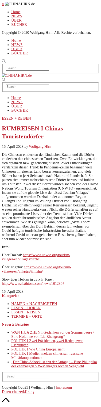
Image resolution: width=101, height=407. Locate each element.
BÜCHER (19, 25)
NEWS (16, 16)
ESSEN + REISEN (16, 118)
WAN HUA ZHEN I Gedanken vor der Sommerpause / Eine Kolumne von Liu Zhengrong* (52, 334)
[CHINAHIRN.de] (17, 75)
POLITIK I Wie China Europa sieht (37, 349)
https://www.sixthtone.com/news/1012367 (33, 283)
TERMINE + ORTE (26, 316)
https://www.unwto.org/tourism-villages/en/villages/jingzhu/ (36, 269)
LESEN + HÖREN (26, 308)
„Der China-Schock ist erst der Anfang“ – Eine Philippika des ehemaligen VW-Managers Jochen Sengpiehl (54, 364)
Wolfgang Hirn (40, 146)
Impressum (64, 387)
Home (15, 12)
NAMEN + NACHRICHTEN (34, 304)
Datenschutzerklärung (18, 392)
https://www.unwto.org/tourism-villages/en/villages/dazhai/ (36, 257)
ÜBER (16, 20)
